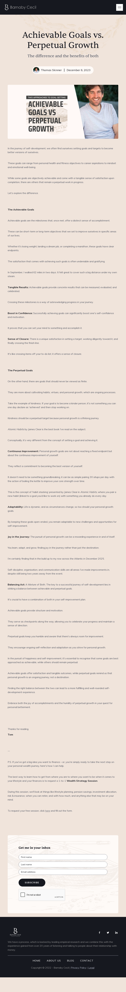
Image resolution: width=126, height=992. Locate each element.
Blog (70, 960)
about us (54, 960)
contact (86, 960)
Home (37, 960)
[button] (119, 7)
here (47, 810)
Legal (91, 967)
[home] (19, 7)
